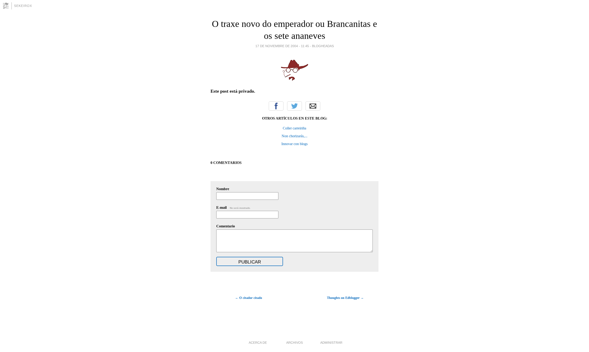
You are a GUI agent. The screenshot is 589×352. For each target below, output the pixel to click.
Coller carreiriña (294, 128)
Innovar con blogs (294, 144)
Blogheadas (323, 46)
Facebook (276, 106)
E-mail (233, 207)
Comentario (225, 226)
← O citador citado (248, 298)
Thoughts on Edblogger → (345, 298)
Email (313, 106)
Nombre (222, 189)
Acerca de (258, 342)
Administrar (331, 342)
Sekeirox (23, 6)
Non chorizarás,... (294, 136)
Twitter (294, 106)
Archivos (294, 342)
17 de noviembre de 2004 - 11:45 (282, 46)
